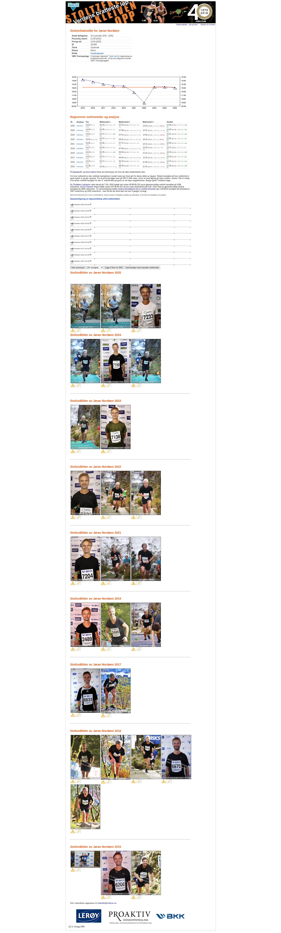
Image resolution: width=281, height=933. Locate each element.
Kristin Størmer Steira (89, 187)
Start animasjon (78, 267)
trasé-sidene (91, 172)
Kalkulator (80, 126)
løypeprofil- (77, 172)
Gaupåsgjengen (97, 53)
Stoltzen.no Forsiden (208, 24)
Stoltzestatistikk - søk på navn (187, 24)
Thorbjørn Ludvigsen (81, 184)
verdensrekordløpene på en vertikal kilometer (137, 189)
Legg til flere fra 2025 (114, 267)
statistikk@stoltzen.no (106, 903)
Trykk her (113, 56)
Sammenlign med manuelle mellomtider (142, 267)
